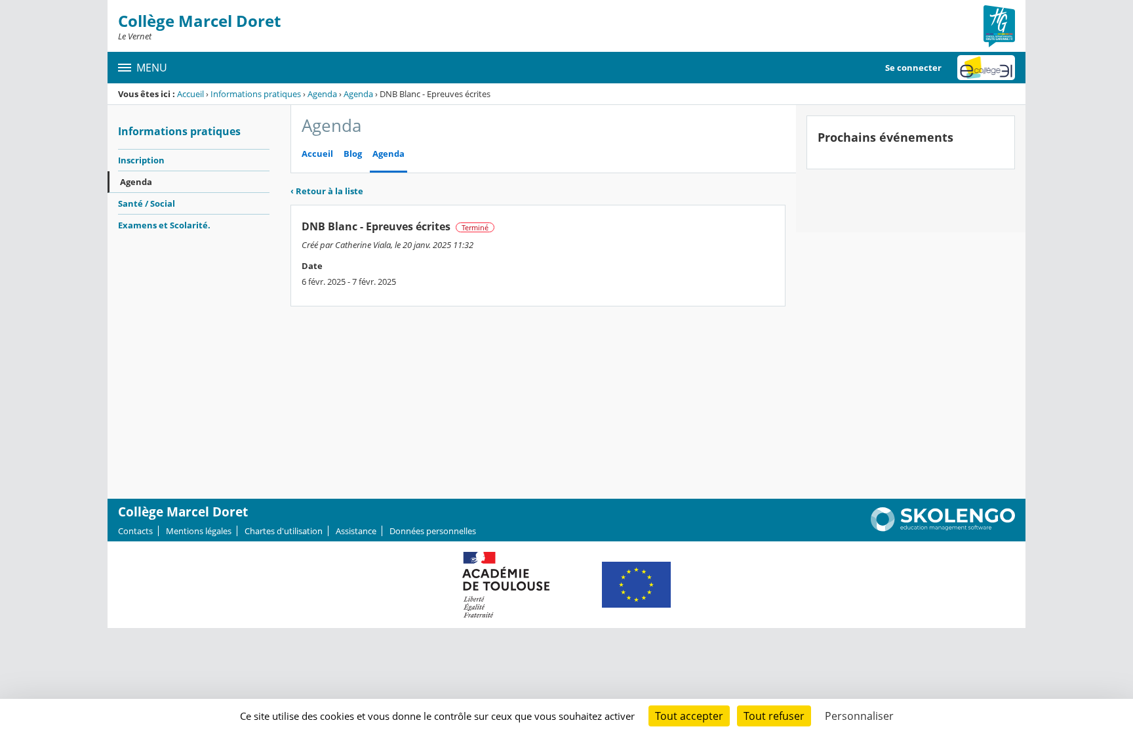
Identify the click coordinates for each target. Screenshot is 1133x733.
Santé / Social (146, 203)
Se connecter (913, 67)
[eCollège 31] (986, 67)
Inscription (141, 160)
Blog (353, 153)
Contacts (135, 531)
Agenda (322, 94)
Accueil (190, 94)
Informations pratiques (255, 94)
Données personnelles (432, 531)
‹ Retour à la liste (326, 191)
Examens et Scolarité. (164, 225)
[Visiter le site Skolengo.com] (943, 528)
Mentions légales (198, 531)
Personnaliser (859, 716)
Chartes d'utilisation (284, 531)
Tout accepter (689, 716)
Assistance (356, 531)
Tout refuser (774, 716)
